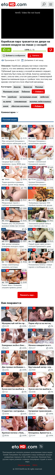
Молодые (39, 87)
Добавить (39, 91)
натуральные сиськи (28, 97)
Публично (26, 91)
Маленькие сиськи (11, 91)
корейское (12, 97)
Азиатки (17, 87)
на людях (7, 101)
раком (5, 106)
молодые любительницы (40, 101)
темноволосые (20, 101)
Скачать (36, 55)
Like (8, 50)
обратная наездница (20, 106)
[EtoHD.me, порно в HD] (24, 446)
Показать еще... (27, 295)
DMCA (35, 465)
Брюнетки (28, 87)
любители (44, 97)
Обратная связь (24, 465)
